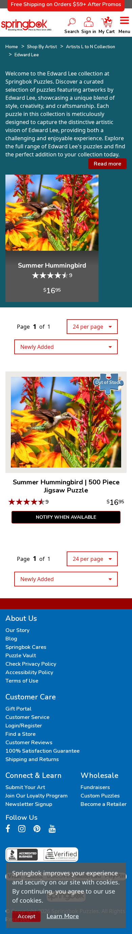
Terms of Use (21, 681)
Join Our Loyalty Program (36, 796)
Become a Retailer (104, 804)
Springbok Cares (25, 647)
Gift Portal (18, 709)
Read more (107, 164)
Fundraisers (95, 787)
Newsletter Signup (28, 804)
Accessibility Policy (29, 672)
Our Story (17, 630)
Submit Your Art (25, 787)
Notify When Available (66, 517)
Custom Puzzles (100, 796)
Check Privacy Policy (30, 664)
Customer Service (27, 717)
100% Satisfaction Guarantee (42, 751)
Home (11, 47)
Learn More (63, 916)
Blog (11, 638)
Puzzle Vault (20, 655)
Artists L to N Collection (90, 47)
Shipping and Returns (32, 759)
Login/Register (23, 725)
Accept (26, 916)
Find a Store (20, 734)
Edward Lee (27, 55)
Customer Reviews (28, 742)
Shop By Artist (42, 47)
